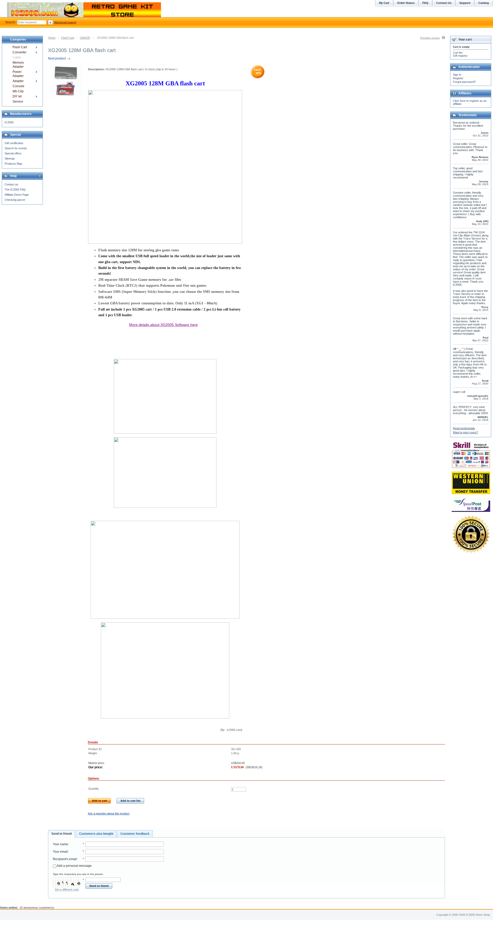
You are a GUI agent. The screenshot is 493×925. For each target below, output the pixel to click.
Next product (59, 58)
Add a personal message (74, 866)
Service (18, 101)
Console (18, 86)
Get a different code (67, 889)
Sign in (457, 74)
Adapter (18, 81)
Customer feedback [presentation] (134, 834)
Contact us (11, 184)
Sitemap (10, 158)
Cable (17, 57)
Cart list (457, 52)
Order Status (405, 2)
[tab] (61, 834)
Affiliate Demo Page (17, 194)
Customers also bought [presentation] (96, 834)
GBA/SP (85, 37)
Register (458, 78)
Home (51, 37)
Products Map (13, 163)
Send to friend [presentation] (61, 834)
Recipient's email (65, 859)
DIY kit (17, 96)
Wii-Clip (18, 91)
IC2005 (9, 122)
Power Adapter (18, 74)
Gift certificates (14, 143)
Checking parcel (15, 199)
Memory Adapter (18, 64)
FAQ (425, 2)
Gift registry (460, 55)
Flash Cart (67, 37)
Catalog (483, 2)
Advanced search (65, 22)
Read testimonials (464, 428)
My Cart (384, 2)
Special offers (13, 153)
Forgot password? (464, 81)
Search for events (16, 148)
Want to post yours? (465, 432)
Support (464, 2)
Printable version (430, 37)
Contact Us (443, 2)
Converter (19, 52)
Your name (60, 844)
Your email (60, 851)
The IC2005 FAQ (15, 189)
